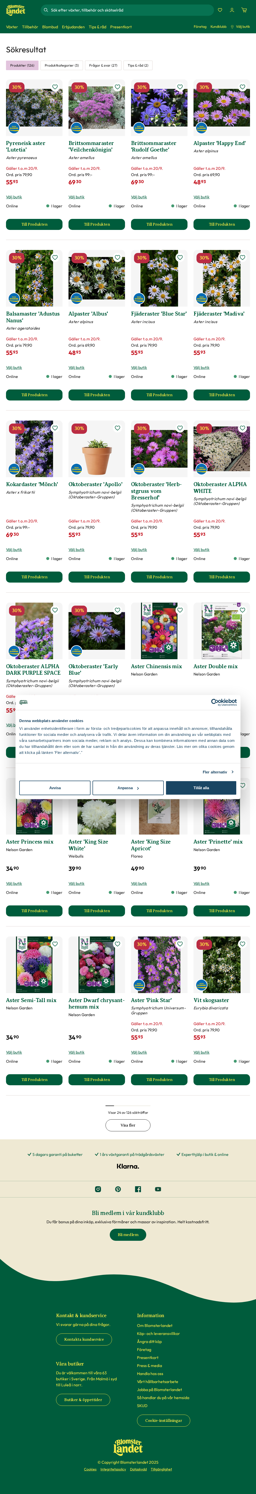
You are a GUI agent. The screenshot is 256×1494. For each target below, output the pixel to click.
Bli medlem (128, 1235)
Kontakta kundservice (84, 1339)
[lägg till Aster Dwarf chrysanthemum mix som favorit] (117, 943)
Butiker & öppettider (83, 1400)
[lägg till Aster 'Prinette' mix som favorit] (242, 785)
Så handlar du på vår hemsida (163, 1397)
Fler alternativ (215, 772)
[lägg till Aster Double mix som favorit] (242, 610)
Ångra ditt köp (149, 1341)
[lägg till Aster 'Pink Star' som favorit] (180, 943)
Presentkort (147, 1357)
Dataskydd (138, 1469)
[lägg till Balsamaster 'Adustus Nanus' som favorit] (55, 257)
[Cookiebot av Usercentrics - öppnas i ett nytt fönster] (215, 702)
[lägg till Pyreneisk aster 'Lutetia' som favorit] (55, 86)
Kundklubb (218, 26)
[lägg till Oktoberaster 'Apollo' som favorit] (117, 428)
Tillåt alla (201, 788)
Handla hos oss (150, 1373)
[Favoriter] (220, 10)
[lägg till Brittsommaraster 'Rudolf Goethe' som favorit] (180, 86)
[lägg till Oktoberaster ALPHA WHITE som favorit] (242, 428)
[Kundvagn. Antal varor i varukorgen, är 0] (244, 10)
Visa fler (128, 1125)
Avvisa (55, 788)
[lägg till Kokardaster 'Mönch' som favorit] (55, 428)
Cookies (90, 1469)
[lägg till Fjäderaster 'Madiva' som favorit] (242, 257)
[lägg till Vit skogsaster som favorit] (242, 943)
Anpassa (125, 788)
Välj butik (243, 26)
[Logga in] (232, 10)
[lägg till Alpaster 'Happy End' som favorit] (242, 86)
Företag (200, 26)
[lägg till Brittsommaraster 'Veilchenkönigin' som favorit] (117, 86)
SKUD (142, 1405)
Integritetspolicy (113, 1469)
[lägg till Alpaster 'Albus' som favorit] (117, 257)
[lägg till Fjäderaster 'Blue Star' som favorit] (180, 257)
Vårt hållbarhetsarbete (157, 1381)
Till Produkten (41, 226)
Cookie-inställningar (163, 1420)
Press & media (149, 1365)
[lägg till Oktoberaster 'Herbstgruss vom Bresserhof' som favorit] (180, 428)
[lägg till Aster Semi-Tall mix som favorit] (55, 943)
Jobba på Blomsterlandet (159, 1389)
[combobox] (132, 10)
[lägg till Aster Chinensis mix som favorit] (180, 610)
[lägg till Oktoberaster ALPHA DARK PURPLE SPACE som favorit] (55, 610)
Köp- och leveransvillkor (158, 1333)
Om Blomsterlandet (154, 1325)
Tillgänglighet (161, 1469)
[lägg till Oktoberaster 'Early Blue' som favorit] (117, 610)
